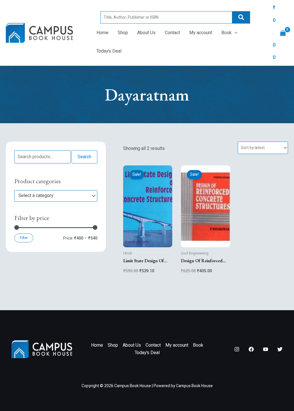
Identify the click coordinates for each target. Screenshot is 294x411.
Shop (123, 32)
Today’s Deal (108, 51)
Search (241, 17)
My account (200, 32)
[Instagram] (236, 349)
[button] (234, 33)
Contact (172, 32)
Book (226, 32)
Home (102, 32)
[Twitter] (280, 349)
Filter (24, 237)
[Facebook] (251, 349)
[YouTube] (265, 349)
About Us (146, 32)
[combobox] (55, 196)
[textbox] (53, 196)
